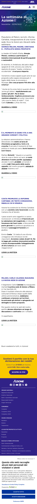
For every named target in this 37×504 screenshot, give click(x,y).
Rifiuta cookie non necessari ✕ (26, 458)
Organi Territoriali (6, 402)
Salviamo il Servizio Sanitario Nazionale (12, 448)
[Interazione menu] (34, 7)
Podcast (3, 434)
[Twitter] (23, 385)
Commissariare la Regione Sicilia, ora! (11, 445)
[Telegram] (26, 385)
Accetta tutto (18, 492)
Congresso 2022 (6, 411)
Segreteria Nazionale (7, 392)
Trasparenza (4, 425)
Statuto (3, 423)
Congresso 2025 (6, 414)
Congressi (4, 409)
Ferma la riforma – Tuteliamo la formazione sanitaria (16, 450)
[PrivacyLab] (13, 487)
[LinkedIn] (20, 385)
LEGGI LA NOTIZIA (9, 252)
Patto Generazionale (7, 443)
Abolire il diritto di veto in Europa (10, 453)
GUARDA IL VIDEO (9, 107)
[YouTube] (17, 385)
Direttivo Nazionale (6, 395)
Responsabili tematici (7, 400)
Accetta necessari (18, 496)
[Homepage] (6, 7)
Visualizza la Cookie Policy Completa (13, 484)
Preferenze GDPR (18, 501)
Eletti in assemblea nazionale (9, 397)
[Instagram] (14, 385)
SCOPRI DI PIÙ (18, 372)
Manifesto (4, 420)
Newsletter (4, 431)
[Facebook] (11, 385)
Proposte (4, 436)
